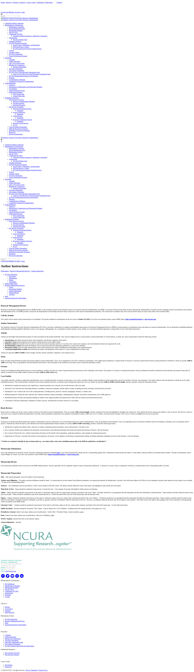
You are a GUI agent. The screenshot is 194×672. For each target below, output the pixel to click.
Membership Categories (12, 586)
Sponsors (22, 2)
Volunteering (9, 593)
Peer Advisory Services (12, 653)
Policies (7, 607)
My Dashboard (9, 584)
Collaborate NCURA (11, 591)
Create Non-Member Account (10, 12)
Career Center (30, 2)
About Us (9, 2)
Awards (7, 597)
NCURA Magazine (11, 619)
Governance (9, 609)
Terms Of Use (42, 670)
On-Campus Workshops (12, 644)
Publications (49, 2)
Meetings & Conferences (13, 639)
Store (6, 623)
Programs (8, 595)
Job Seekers (8, 665)
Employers (8, 667)
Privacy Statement (31, 670)
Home (3, 2)
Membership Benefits (11, 587)
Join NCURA (9, 589)
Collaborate (40, 2)
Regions (15, 2)
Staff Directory (9, 612)
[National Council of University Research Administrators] (19, 18)
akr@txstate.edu (150, 319)
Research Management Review (15, 621)
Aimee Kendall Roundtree (134, 319)
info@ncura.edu (11, 571)
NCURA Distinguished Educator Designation (19, 646)
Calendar (59, 2)
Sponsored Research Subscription (15, 625)
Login (23, 12)
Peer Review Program (12, 655)
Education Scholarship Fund (14, 642)
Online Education (10, 637)
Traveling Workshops (11, 640)
